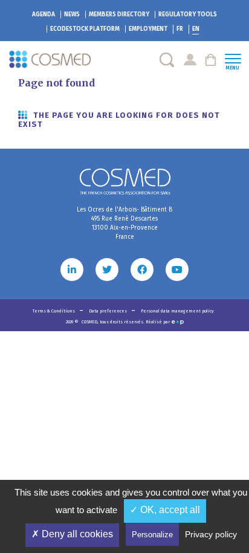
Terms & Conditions (54, 311)
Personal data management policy (177, 311)
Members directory (119, 14)
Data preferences (108, 311)
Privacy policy (211, 534)
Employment (148, 29)
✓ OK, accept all (165, 510)
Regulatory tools (187, 14)
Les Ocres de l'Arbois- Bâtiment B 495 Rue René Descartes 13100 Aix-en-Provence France (124, 223)
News (72, 14)
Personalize (152, 534)
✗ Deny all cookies (72, 534)
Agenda (43, 14)
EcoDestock (85, 29)
